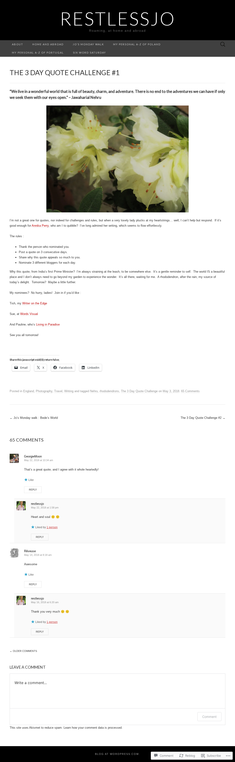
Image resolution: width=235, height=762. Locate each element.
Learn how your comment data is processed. (93, 727)
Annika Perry (40, 225)
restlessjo (37, 503)
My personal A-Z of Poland (137, 44)
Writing (68, 391)
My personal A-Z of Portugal (38, 52)
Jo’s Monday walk (88, 44)
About (17, 44)
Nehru (94, 391)
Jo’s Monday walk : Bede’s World (34, 418)
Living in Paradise (48, 324)
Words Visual (29, 314)
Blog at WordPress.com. (117, 754)
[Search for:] (223, 44)
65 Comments (190, 391)
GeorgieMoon (33, 456)
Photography (44, 391)
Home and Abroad (48, 44)
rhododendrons (109, 391)
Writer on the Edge (34, 303)
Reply (33, 489)
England (28, 391)
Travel (58, 391)
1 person (52, 527)
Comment (209, 717)
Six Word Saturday (89, 52)
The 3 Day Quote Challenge (139, 391)
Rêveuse (30, 551)
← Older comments (23, 651)
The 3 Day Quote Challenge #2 (203, 418)
